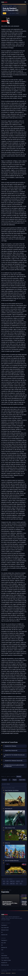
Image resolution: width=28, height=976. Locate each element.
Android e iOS (4, 934)
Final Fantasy (4, 955)
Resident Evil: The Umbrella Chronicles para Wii (14, 755)
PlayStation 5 (4, 925)
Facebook (4, 779)
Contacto (13, 973)
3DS (4, 883)
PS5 (4, 881)
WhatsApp (19, 776)
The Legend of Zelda (6, 960)
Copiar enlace (22, 779)
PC (22, 881)
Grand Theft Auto (5, 957)
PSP (2, 949)
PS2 (21, 883)
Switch (17, 881)
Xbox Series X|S (5, 927)
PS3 (7, 883)
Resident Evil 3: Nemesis (10, 746)
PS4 (7, 881)
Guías (10, 6)
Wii (17, 883)
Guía (15, 6)
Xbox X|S (12, 881)
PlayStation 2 (4, 940)
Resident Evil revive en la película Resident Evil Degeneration (14, 765)
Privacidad (8, 973)
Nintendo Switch (5, 930)
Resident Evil (4, 962)
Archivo (3, 973)
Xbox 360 (12, 883)
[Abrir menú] (25, 2)
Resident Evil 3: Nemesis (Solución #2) (13, 760)
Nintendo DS (4, 947)
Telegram (14, 779)
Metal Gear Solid (5, 965)
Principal (5, 6)
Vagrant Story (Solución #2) (11, 750)
